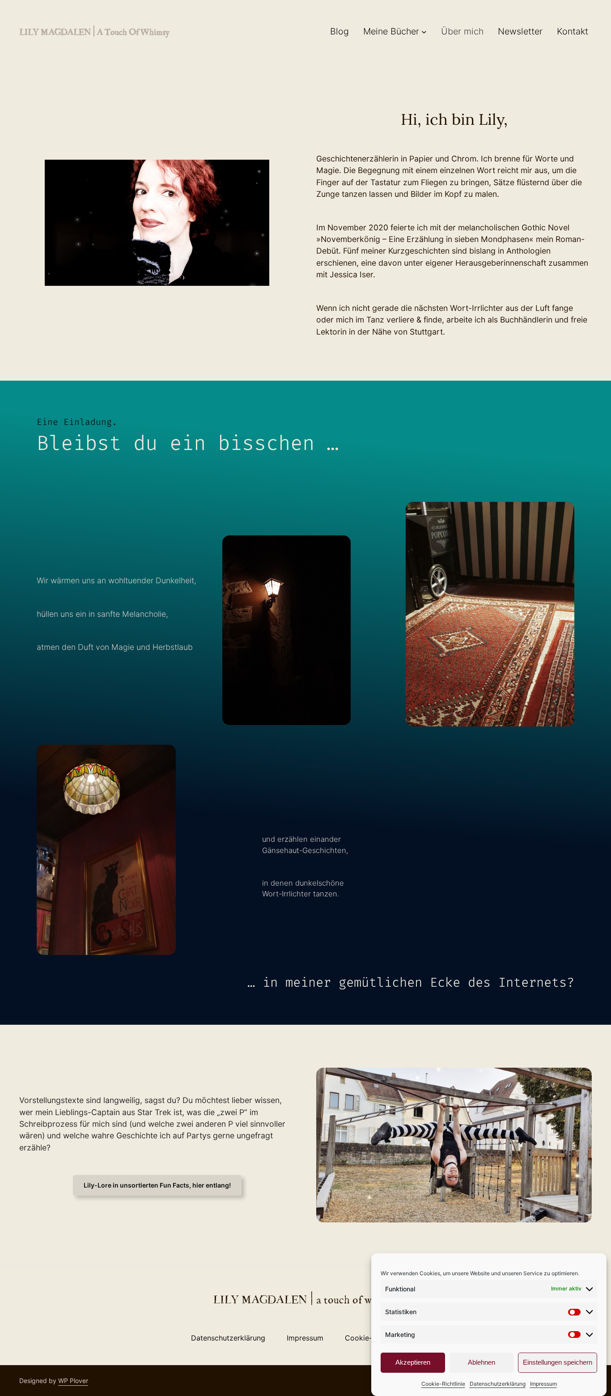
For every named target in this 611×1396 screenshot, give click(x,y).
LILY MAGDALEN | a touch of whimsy (94, 31)
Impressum (543, 1383)
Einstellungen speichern (557, 1362)
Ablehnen (481, 1362)
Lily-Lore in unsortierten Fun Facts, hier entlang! (157, 1185)
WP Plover (73, 1380)
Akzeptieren (412, 1362)
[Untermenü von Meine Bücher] (424, 31)
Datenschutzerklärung (498, 1383)
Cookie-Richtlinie (443, 1383)
